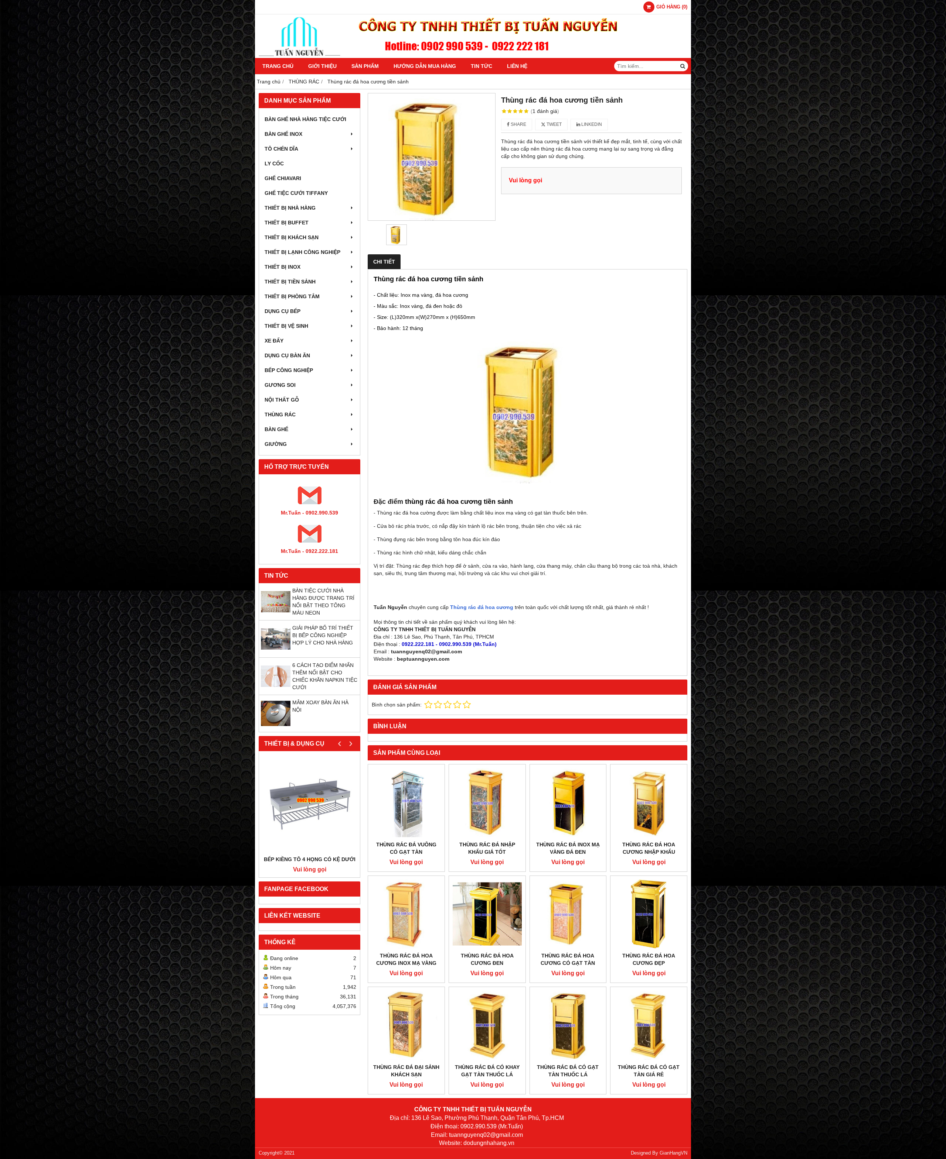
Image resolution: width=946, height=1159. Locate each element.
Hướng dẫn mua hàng (425, 66)
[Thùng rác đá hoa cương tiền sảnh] (431, 156)
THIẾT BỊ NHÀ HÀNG (290, 208)
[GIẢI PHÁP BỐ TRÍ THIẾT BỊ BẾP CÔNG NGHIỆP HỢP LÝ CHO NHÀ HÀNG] (275, 652)
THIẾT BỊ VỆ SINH (286, 326)
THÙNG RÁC (280, 414)
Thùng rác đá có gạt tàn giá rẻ (649, 1070)
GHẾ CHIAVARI (283, 178)
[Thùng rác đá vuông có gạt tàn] (406, 802)
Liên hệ (517, 66)
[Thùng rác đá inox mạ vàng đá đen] (568, 802)
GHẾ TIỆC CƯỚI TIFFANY (296, 193)
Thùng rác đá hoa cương (481, 607)
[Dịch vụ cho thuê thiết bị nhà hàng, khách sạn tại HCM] (473, 56)
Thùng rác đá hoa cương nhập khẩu (648, 848)
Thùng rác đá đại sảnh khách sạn (406, 1070)
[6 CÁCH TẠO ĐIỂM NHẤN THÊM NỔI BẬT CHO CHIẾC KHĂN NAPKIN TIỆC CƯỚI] (275, 689)
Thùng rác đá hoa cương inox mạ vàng (406, 959)
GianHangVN (673, 1153)
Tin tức (481, 66)
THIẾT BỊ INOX (282, 267)
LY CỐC (274, 163)
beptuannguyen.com (423, 659)
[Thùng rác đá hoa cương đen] (487, 914)
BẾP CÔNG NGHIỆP (289, 370)
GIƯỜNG (276, 444)
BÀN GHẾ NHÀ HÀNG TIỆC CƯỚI (305, 119)
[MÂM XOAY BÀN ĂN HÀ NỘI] (275, 726)
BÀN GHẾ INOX (283, 134)
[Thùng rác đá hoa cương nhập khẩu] (648, 802)
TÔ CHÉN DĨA (281, 149)
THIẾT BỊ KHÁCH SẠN (292, 237)
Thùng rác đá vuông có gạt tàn (406, 848)
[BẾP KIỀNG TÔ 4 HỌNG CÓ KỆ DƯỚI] (309, 805)
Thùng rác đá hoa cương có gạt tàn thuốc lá (568, 963)
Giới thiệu (322, 66)
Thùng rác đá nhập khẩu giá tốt (487, 848)
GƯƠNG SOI (280, 385)
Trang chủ (277, 66)
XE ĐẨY (274, 341)
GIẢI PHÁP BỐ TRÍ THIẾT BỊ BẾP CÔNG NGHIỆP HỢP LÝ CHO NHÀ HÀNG (322, 635)
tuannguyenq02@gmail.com (426, 651)
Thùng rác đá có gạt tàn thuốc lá (568, 1070)
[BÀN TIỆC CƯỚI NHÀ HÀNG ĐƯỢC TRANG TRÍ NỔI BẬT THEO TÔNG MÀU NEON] (275, 615)
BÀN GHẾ (276, 429)
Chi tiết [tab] (384, 262)
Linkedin (591, 124)
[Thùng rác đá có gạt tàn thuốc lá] (568, 1025)
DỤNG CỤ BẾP (282, 311)
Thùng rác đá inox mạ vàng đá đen (568, 848)
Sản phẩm (365, 66)
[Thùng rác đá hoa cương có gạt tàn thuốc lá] (568, 914)
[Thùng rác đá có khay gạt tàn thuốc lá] (487, 1025)
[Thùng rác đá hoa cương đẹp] (648, 914)
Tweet (553, 124)
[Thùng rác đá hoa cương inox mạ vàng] (406, 914)
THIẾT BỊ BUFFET (287, 223)
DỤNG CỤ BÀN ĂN (287, 355)
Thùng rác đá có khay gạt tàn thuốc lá (487, 1070)
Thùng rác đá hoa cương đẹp (648, 959)
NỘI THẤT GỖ (282, 400)
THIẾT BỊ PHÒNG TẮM (292, 296)
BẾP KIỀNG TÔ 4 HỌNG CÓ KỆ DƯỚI (309, 859)
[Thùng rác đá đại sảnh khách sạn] (406, 1025)
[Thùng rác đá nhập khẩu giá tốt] (487, 802)
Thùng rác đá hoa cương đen (487, 959)
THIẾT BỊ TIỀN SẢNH (290, 282)
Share (518, 124)
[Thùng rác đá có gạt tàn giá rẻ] (648, 1025)
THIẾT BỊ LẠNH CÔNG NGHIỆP (302, 252)
